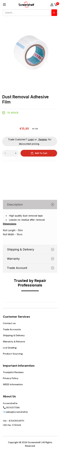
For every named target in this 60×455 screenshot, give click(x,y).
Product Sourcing (13, 353)
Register (42, 139)
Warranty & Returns (14, 341)
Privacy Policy (10, 378)
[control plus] (16, 153)
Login (31, 139)
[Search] (54, 12)
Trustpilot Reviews (13, 372)
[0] (55, 4)
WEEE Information (13, 384)
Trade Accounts (12, 329)
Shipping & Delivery (14, 335)
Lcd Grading (10, 347)
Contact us (9, 323)
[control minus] (5, 153)
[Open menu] (4, 4)
